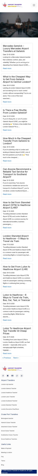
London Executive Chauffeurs (10, 409)
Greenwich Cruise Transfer (9, 426)
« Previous (7, 358)
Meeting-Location (6, 452)
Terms (3, 460)
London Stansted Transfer (9, 405)
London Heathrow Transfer (9, 392)
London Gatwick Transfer (8, 388)
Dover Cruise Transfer (7, 431)
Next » (15, 358)
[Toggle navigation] (34, 5)
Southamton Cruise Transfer (9, 435)
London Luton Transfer (8, 396)
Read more (7, 68)
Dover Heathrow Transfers (9, 439)
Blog (2, 465)
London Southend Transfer (9, 401)
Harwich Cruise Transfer (8, 422)
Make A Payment (6, 448)
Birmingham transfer (7, 418)
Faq (2, 456)
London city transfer (7, 384)
